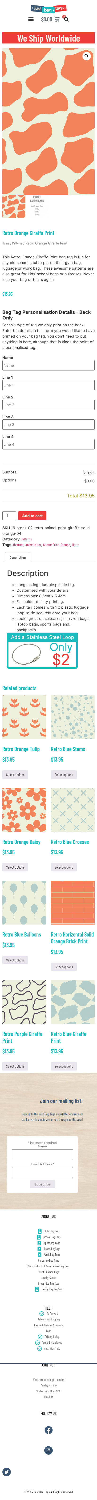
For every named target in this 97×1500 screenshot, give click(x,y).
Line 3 (8, 417)
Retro (75, 544)
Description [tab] (18, 557)
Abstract (17, 544)
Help (48, 1308)
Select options (15, 774)
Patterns (17, 243)
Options (9, 480)
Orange (65, 544)
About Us (48, 1216)
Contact (48, 1364)
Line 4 (8, 436)
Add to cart (32, 515)
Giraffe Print (51, 544)
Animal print (33, 544)
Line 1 (7, 377)
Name (7, 357)
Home (5, 243)
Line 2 (7, 397)
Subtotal (9, 472)
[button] (31, 19)
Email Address (42, 1164)
